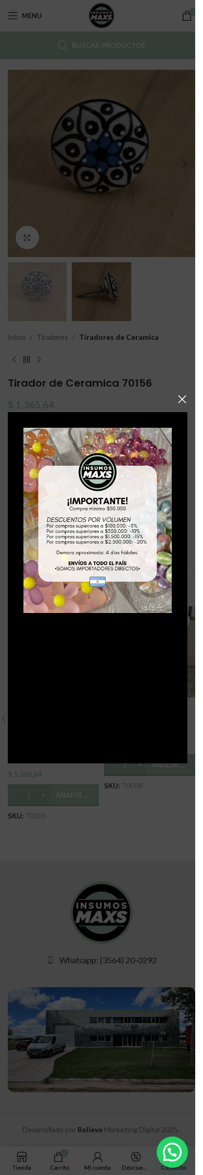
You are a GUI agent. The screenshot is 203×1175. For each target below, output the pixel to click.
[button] (172, 1152)
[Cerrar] (182, 399)
